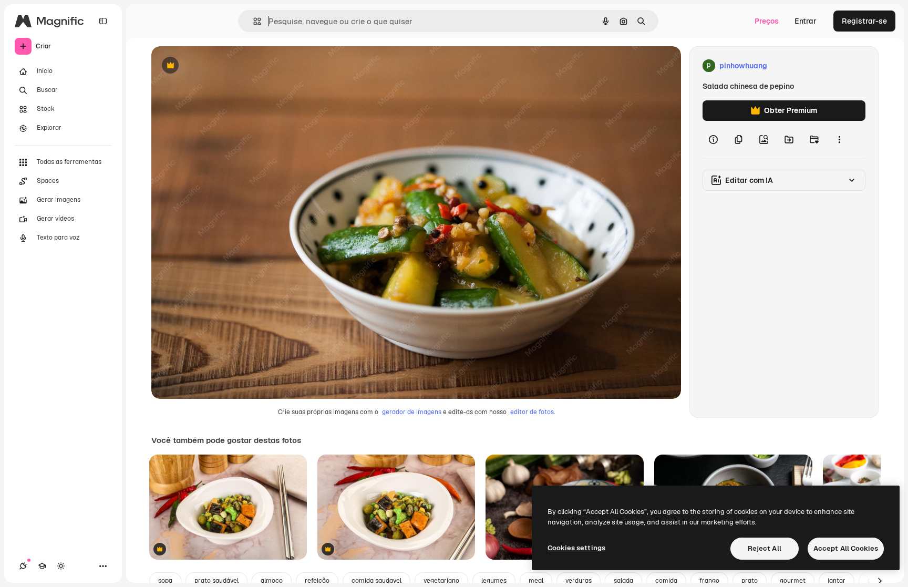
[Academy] (42, 566)
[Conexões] (23, 566)
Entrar (805, 21)
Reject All (764, 548)
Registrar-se (864, 21)
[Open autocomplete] (253, 21)
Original (218, 66)
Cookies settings (576, 547)
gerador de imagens (411, 412)
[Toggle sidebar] (103, 21)
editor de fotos (532, 412)
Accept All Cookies (845, 548)
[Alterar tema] (61, 566)
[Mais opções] (839, 139)
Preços (767, 21)
